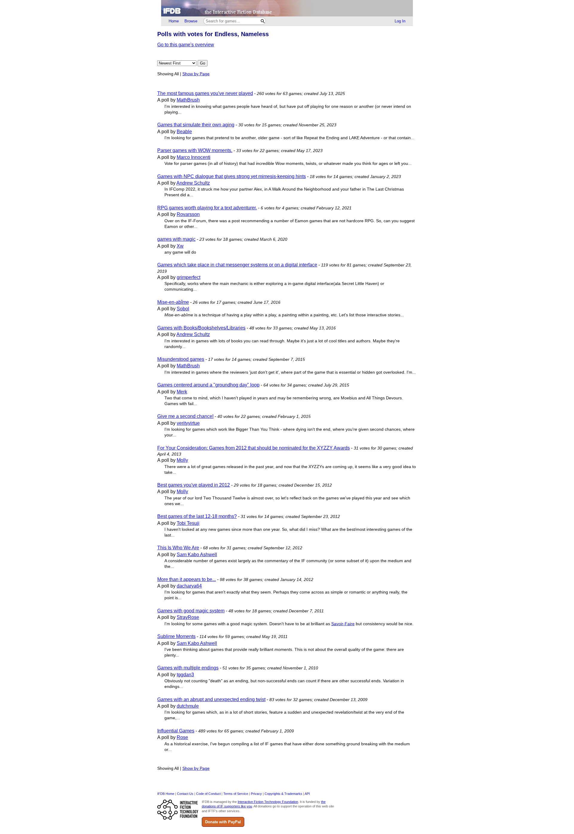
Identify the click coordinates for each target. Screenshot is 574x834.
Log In (400, 21)
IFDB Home (165, 793)
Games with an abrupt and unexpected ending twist (211, 699)
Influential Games (175, 730)
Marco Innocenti (193, 157)
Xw (180, 246)
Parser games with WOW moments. (194, 150)
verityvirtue (188, 423)
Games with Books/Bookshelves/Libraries (201, 327)
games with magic (176, 239)
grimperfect (188, 277)
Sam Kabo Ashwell (197, 554)
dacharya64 (189, 585)
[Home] (287, 8)
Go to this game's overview (185, 44)
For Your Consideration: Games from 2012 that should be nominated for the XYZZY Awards (253, 447)
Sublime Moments (176, 636)
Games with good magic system (191, 610)
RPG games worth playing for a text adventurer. (207, 207)
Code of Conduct (208, 793)
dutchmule (188, 706)
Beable (184, 131)
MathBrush (188, 99)
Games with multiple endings (188, 667)
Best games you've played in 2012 (193, 484)
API (307, 793)
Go (202, 63)
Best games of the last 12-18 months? (197, 516)
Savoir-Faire (343, 624)
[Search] (262, 21)
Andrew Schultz (193, 182)
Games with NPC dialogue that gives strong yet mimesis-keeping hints (231, 176)
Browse (190, 21)
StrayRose (188, 617)
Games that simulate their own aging (195, 124)
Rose (182, 737)
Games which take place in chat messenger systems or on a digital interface (237, 264)
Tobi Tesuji (188, 523)
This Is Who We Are (178, 547)
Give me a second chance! (185, 416)
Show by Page (196, 74)
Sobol (183, 308)
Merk (182, 391)
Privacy (256, 793)
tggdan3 (185, 674)
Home (174, 21)
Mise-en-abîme (173, 302)
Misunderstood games (180, 359)
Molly (182, 460)
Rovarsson (188, 214)
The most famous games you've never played (205, 93)
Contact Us (185, 793)
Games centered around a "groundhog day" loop (208, 384)
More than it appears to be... (186, 579)
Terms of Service (235, 793)
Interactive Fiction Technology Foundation (268, 802)
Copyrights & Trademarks (283, 793)
